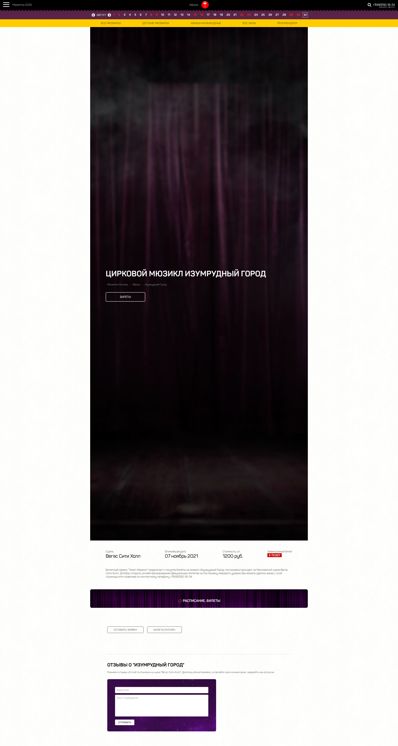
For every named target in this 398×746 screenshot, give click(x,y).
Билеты (125, 297)
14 (188, 14)
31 (305, 15)
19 (221, 14)
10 (162, 14)
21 (235, 14)
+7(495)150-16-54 (384, 5)
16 (201, 14)
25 (263, 14)
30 (298, 14)
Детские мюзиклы (155, 23)
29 (291, 14)
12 (175, 14)
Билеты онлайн (164, 629)
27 (277, 14)
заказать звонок (387, 7)
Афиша (193, 5)
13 (181, 14)
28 (284, 14)
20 (228, 14)
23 (249, 14)
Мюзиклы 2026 (22, 5)
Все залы (249, 23)
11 (169, 14)
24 (256, 14)
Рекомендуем (287, 23)
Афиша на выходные (206, 23)
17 (208, 14)
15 (195, 14)
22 (242, 14)
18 (214, 14)
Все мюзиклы (111, 23)
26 (270, 14)
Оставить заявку (125, 629)
